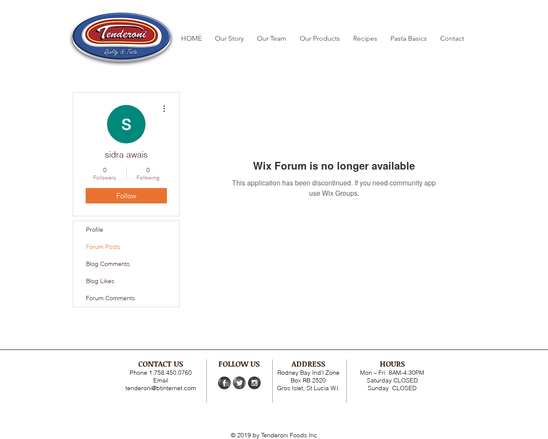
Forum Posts (103, 247)
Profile (94, 229)
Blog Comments (108, 264)
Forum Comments (110, 298)
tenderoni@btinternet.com (160, 388)
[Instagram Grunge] (254, 382)
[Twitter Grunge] (239, 382)
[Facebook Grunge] (224, 382)
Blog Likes (100, 281)
